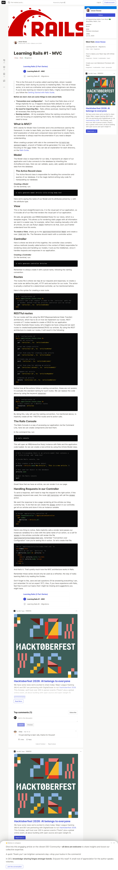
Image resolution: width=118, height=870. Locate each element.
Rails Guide (24, 150)
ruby (16, 58)
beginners (28, 58)
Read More (18, 701)
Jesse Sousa (22, 41)
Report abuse (52, 744)
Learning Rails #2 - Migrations (96, 48)
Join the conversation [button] (14, 866)
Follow (100, 15)
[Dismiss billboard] (114, 842)
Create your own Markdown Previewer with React (100, 65)
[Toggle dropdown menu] (76, 611)
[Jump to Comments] (4, 68)
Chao (20, 732)
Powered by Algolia (58, 2)
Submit (21, 725)
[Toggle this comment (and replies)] (15, 734)
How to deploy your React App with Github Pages (100, 56)
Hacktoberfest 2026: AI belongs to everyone (42, 681)
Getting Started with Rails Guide (41, 92)
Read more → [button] (20, 837)
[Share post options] (4, 87)
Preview (30, 725)
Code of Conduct (40, 744)
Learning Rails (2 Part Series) (35, 66)
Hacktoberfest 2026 (68, 828)
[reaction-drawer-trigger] (4, 61)
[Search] (9, 2)
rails (21, 58)
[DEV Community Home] (3, 2)
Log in (99, 2)
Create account (109, 2)
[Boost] (4, 81)
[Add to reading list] (4, 75)
